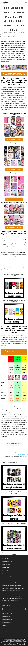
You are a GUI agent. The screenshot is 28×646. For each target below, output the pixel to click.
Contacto (4, 628)
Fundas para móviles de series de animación (14, 35)
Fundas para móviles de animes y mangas (12, 35)
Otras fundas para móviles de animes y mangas (14, 274)
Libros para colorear (7, 573)
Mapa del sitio (5, 632)
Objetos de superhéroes (7, 577)
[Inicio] (2, 33)
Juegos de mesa (6, 564)
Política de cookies (6, 622)
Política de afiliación (6, 616)
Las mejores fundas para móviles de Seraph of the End (14, 492)
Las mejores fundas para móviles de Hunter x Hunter (14, 553)
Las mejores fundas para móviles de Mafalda (14, 523)
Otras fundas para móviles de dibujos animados (14, 300)
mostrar (19, 443)
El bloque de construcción (8, 570)
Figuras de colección (7, 561)
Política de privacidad (7, 619)
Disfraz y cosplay (6, 567)
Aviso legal (4, 625)
